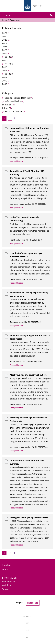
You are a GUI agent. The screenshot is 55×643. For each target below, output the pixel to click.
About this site (8, 581)
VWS (27, 637)
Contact (5, 569)
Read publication (16, 161)
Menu (9, 15)
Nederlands (32, 602)
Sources (5, 589)
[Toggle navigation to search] (51, 15)
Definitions (7, 585)
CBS (27, 623)
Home (4, 20)
